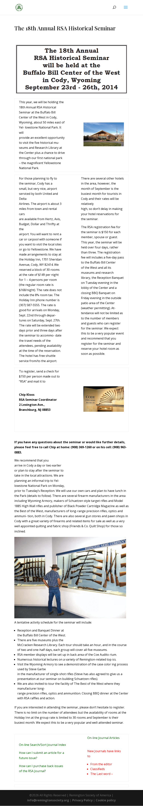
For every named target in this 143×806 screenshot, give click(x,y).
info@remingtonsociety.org (48, 800)
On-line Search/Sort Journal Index (42, 745)
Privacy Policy (82, 800)
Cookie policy (106, 800)
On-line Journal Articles (103, 738)
